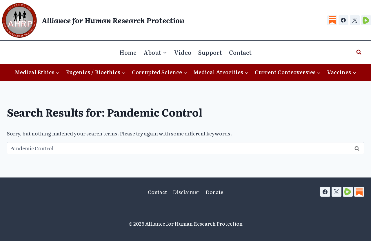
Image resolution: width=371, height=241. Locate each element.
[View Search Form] (359, 52)
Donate (214, 191)
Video (182, 52)
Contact (240, 52)
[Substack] (332, 20)
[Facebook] (343, 20)
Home (128, 52)
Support (210, 52)
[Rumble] (366, 20)
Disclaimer (186, 191)
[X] (355, 20)
